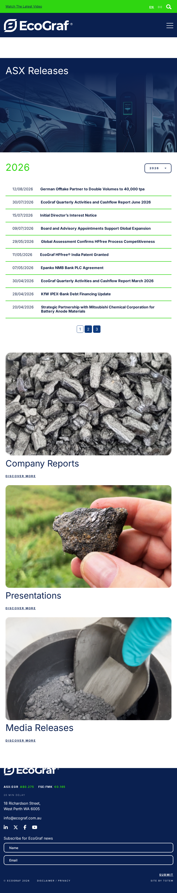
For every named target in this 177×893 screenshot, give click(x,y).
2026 (154, 168)
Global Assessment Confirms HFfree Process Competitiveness (98, 241)
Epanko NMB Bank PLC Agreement (72, 267)
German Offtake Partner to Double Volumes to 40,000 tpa (92, 189)
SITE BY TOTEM (162, 880)
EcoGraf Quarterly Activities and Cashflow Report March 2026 (97, 280)
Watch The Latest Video (24, 6)
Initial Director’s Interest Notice (68, 215)
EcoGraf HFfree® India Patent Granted (74, 254)
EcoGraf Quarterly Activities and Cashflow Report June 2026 (96, 202)
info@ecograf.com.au (22, 818)
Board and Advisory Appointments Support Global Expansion (96, 228)
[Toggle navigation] (169, 25)
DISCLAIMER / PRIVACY (54, 880)
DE (160, 7)
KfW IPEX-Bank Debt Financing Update (76, 294)
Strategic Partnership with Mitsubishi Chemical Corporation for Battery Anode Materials (98, 309)
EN (151, 7)
